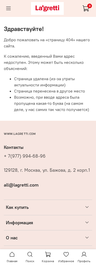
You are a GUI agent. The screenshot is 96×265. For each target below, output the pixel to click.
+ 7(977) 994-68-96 (25, 156)
